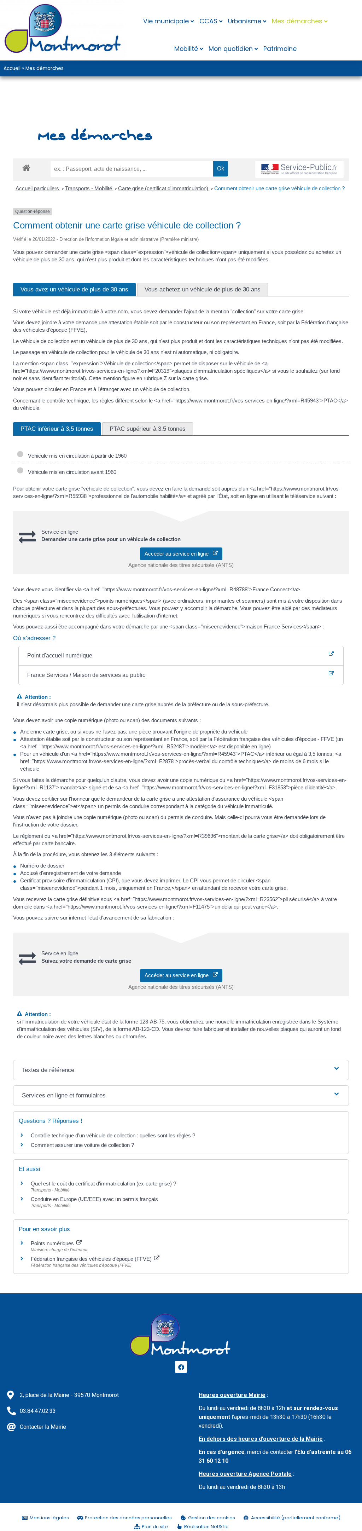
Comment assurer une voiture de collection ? (82, 1145)
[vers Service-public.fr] (299, 169)
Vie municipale (166, 21)
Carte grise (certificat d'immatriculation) (164, 188)
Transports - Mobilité (89, 188)
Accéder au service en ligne (179, 554)
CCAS (208, 21)
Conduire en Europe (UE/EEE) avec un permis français (94, 1199)
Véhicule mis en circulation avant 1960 (70, 472)
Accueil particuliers (38, 188)
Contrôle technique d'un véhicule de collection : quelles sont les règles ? (113, 1135)
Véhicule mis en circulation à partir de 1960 (76, 456)
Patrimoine (280, 49)
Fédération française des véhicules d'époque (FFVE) (92, 1259)
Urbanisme (244, 21)
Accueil (12, 68)
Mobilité (186, 49)
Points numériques (53, 1243)
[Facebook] (181, 1367)
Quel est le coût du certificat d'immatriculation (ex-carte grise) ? (103, 1184)
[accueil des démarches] (26, 167)
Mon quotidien (231, 49)
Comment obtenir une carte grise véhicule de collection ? (279, 188)
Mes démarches (297, 21)
